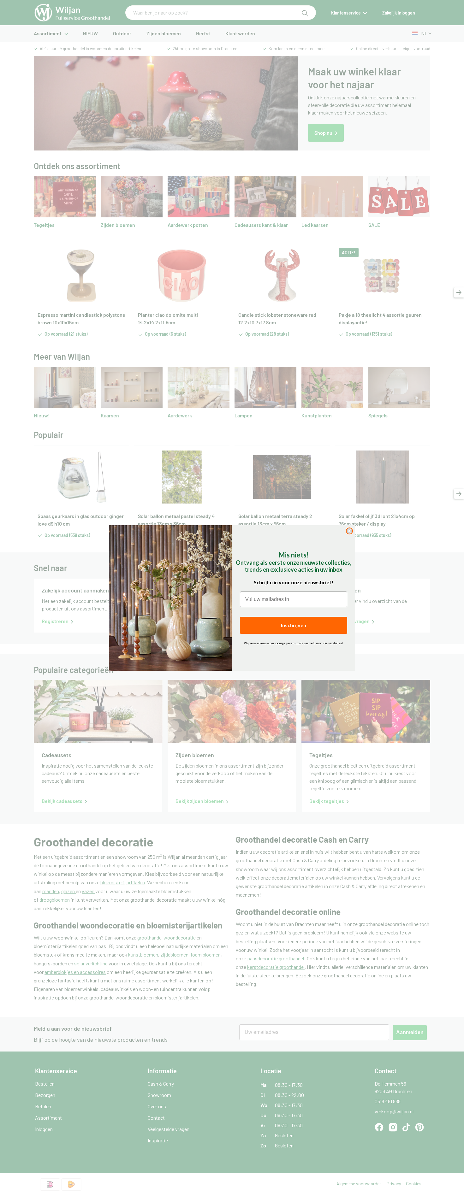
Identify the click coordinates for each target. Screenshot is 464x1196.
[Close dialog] (349, 531)
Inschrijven (293, 625)
